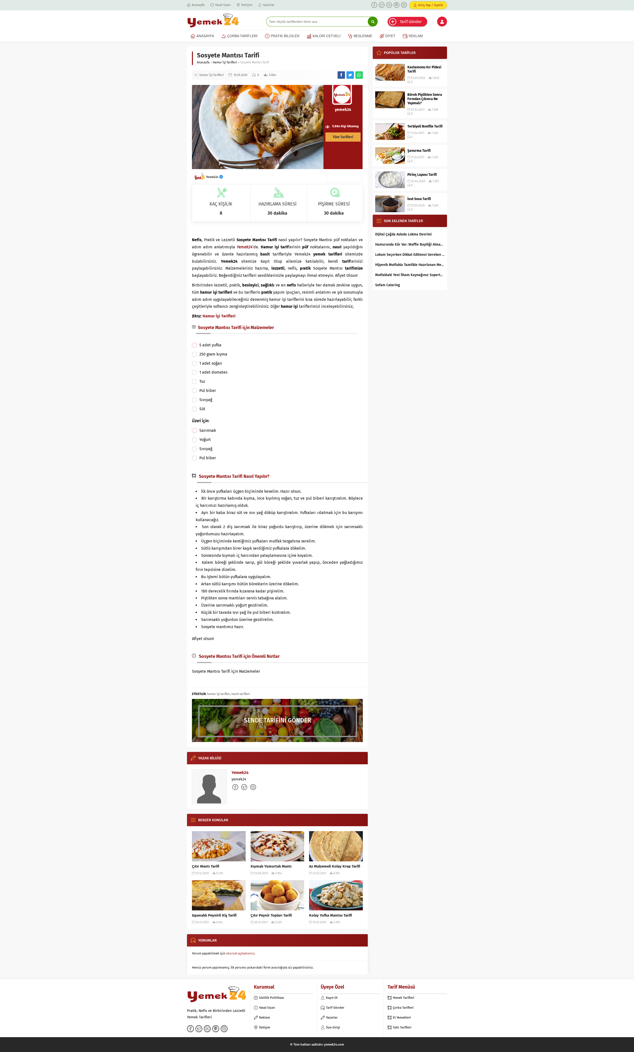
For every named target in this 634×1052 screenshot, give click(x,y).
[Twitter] (382, 5)
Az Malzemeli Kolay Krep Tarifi (334, 866)
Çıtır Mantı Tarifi (205, 866)
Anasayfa (203, 62)
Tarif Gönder (411, 21)
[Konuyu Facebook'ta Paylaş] (341, 75)
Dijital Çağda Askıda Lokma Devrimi (403, 234)
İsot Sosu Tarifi (419, 199)
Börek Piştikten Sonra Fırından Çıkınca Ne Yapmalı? (424, 99)
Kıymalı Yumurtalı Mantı (271, 866)
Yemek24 (212, 177)
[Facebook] (374, 5)
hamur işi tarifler (218, 694)
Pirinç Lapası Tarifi (422, 175)
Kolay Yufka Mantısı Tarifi (330, 915)
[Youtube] (389, 5)
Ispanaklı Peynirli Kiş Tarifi (214, 915)
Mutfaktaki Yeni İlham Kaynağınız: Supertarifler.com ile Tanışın (410, 275)
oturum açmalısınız (240, 953)
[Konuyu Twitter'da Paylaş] (350, 75)
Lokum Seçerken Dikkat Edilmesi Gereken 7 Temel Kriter (410, 255)
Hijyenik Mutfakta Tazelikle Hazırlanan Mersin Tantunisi (410, 265)
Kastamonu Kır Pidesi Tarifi (424, 69)
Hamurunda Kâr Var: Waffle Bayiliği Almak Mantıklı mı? (410, 244)
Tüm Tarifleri (343, 137)
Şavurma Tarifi (419, 151)
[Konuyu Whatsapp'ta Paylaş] (359, 75)
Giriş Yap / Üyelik (430, 5)
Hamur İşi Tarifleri (225, 62)
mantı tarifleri (240, 694)
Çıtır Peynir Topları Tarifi (271, 915)
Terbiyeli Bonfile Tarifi (425, 126)
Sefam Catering (387, 285)
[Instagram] (404, 5)
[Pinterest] (396, 5)
